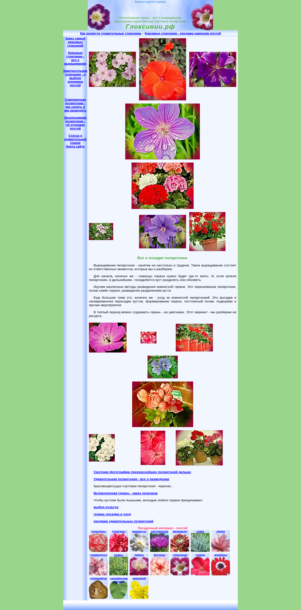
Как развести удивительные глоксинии (111, 33)
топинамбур (98, 578)
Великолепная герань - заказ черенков (126, 493)
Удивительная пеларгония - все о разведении (131, 479)
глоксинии (180, 555)
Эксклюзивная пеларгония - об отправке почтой (75, 123)
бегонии (159, 555)
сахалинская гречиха (119, 580)
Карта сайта (75, 146)
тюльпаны (98, 531)
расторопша (159, 531)
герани (200, 555)
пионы (139, 555)
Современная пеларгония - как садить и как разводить (75, 105)
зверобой (139, 578)
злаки (200, 531)
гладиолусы (98, 555)
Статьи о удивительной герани (75, 139)
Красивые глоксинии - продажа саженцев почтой (183, 33)
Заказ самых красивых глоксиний (75, 42)
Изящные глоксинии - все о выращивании (75, 58)
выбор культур (106, 507)
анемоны (220, 555)
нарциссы (139, 531)
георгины (118, 531)
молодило (180, 531)
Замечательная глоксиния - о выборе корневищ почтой (75, 78)
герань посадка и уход (112, 514)
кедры (118, 555)
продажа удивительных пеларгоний (123, 521)
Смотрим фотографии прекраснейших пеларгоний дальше (142, 472)
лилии (220, 531)
